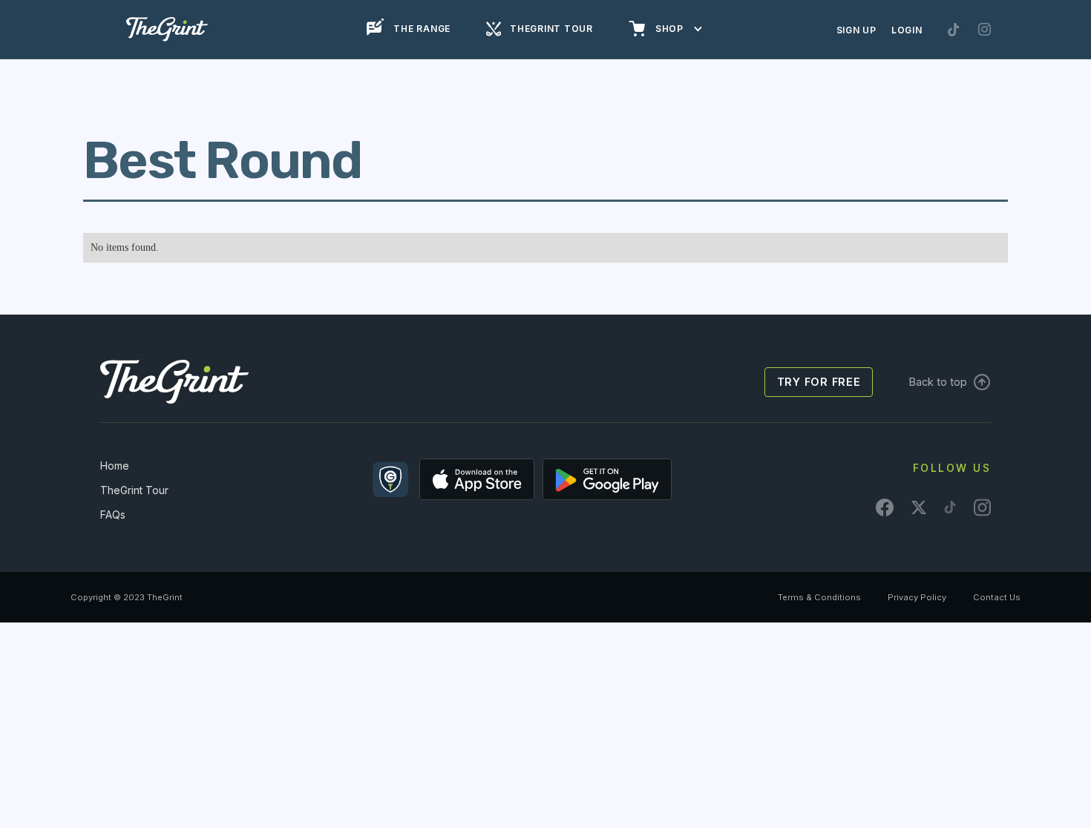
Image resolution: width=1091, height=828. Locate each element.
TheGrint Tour (134, 490)
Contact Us (996, 597)
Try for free (819, 381)
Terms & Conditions (819, 597)
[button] (666, 29)
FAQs (112, 514)
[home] (167, 29)
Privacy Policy (917, 597)
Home (114, 465)
